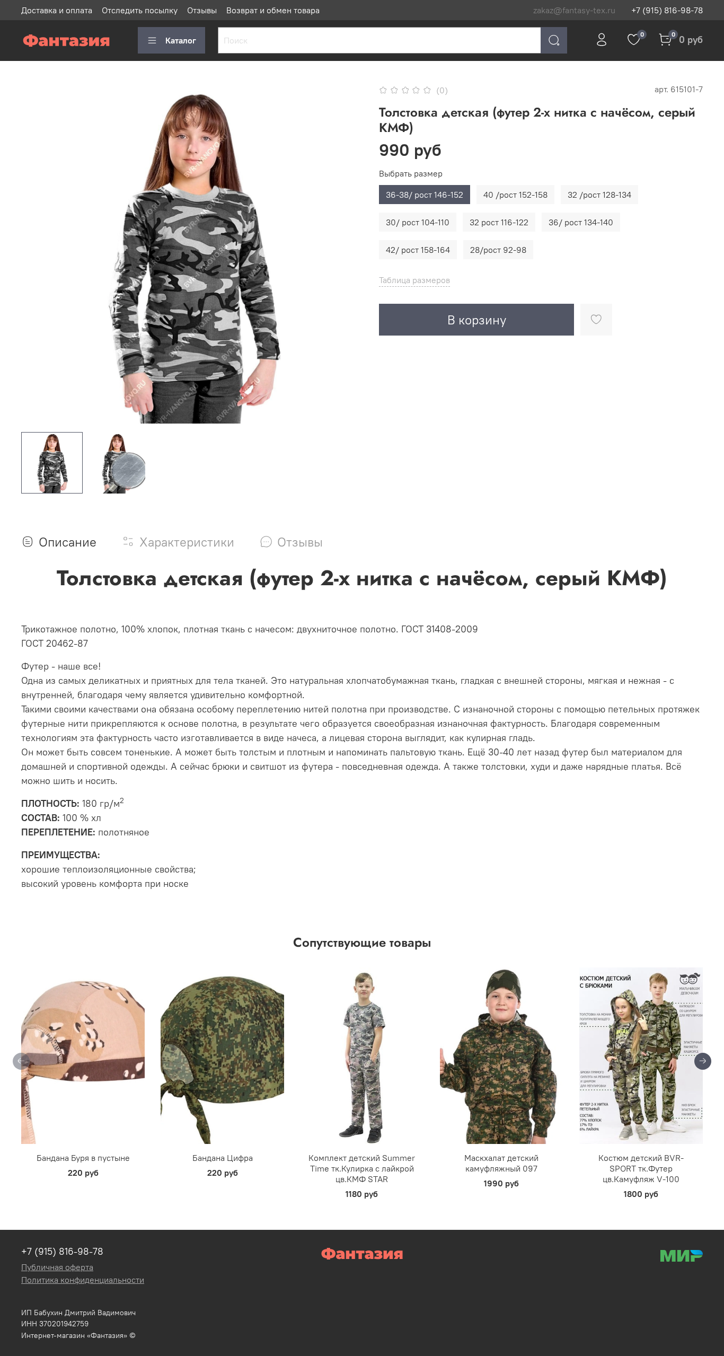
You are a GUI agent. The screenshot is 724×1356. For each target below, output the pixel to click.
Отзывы (202, 10)
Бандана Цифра (222, 1157)
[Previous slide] (38, 253)
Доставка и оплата (56, 10)
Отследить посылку (140, 10)
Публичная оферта (57, 1267)
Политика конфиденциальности (82, 1279)
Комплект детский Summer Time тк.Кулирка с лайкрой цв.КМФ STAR (361, 1168)
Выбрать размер (411, 174)
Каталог (180, 40)
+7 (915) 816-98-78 (667, 10)
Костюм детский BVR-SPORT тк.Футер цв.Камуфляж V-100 (641, 1168)
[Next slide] (345, 253)
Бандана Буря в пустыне (83, 1157)
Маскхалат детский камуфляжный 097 (501, 1163)
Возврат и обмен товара (273, 10)
